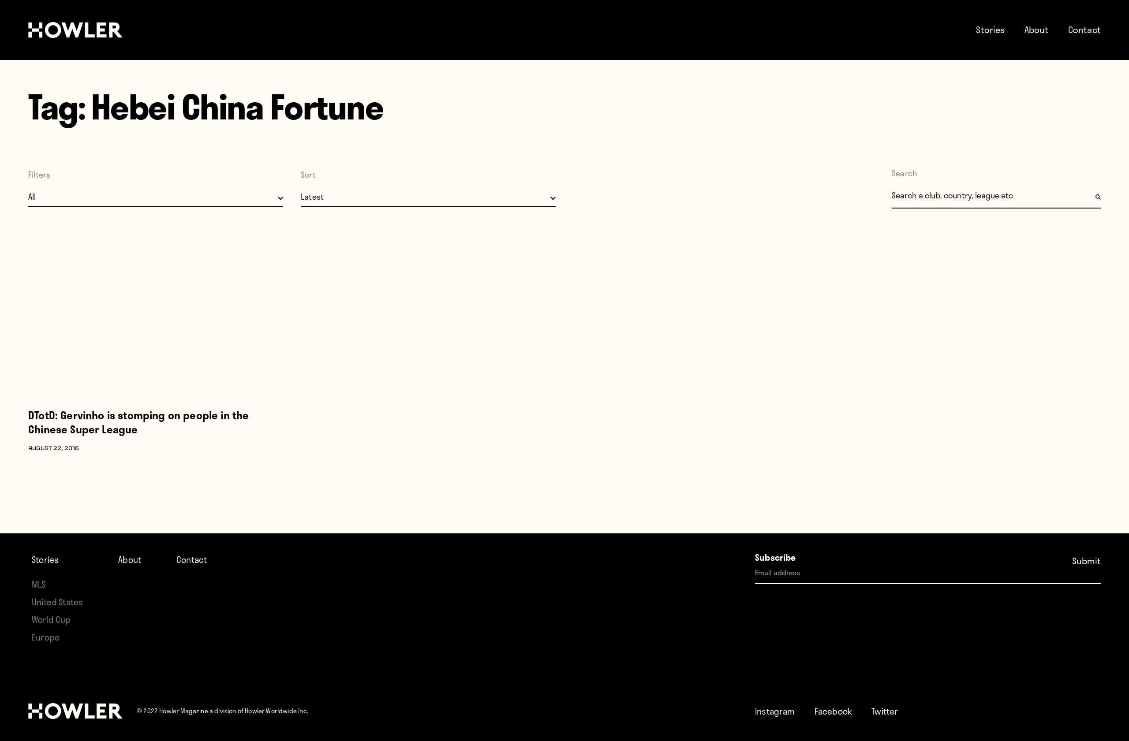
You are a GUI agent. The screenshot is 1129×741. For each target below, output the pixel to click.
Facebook (833, 711)
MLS (39, 584)
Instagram (775, 711)
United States (57, 602)
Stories (990, 29)
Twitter (884, 711)
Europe (46, 637)
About (1036, 29)
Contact (1084, 29)
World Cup (51, 619)
